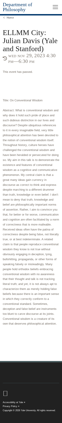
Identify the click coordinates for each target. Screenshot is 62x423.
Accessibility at (14, 402)
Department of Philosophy (17, 7)
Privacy (11, 406)
